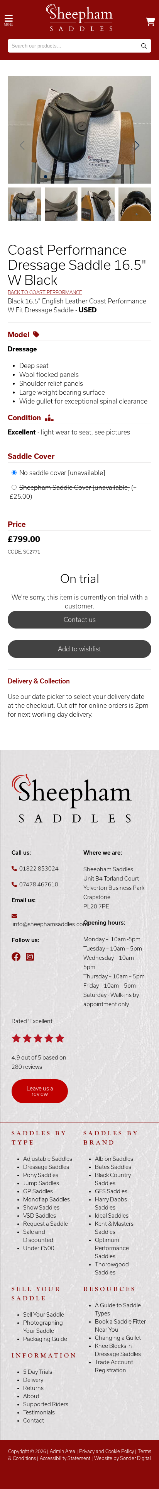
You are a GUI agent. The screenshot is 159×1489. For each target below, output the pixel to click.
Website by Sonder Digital (122, 1458)
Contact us (80, 619)
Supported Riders (45, 1404)
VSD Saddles (39, 1216)
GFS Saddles (111, 1191)
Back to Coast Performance (45, 292)
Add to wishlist (79, 649)
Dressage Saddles (46, 1167)
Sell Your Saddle (43, 1315)
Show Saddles (41, 1207)
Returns (33, 1388)
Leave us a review (40, 1091)
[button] (136, 145)
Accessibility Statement (65, 1458)
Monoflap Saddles (46, 1199)
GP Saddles (38, 1191)
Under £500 (38, 1248)
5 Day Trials (37, 1372)
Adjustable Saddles (47, 1159)
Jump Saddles (41, 1183)
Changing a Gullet (118, 1338)
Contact (33, 1420)
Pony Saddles (40, 1175)
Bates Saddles (113, 1167)
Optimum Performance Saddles (112, 1248)
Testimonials (39, 1412)
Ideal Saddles (112, 1216)
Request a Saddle (45, 1224)
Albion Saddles (114, 1159)
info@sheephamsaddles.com (50, 924)
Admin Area (62, 1451)
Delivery (33, 1380)
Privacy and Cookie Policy (106, 1451)
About (31, 1396)
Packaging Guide (45, 1339)
